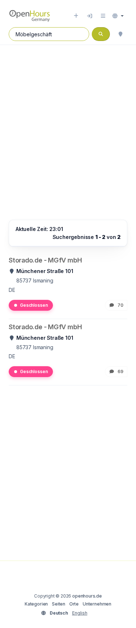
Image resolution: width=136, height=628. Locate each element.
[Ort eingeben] (76, 16)
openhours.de (87, 596)
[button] (118, 16)
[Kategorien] (103, 16)
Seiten (58, 604)
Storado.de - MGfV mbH (45, 260)
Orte (74, 604)
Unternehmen (97, 604)
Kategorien (36, 604)
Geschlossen (34, 305)
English (79, 613)
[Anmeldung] (89, 16)
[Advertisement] (68, 125)
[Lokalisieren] (120, 34)
